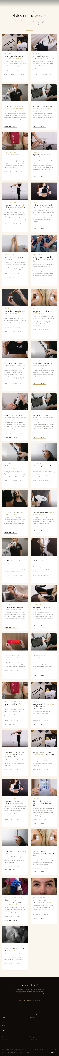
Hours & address (34, 1015)
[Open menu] (29, 3)
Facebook (4, 1039)
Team (3, 1017)
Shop (3, 1025)
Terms (27, 1052)
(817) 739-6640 (33, 1017)
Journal (4, 1030)
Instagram (4, 1037)
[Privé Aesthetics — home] (6, 3)
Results (4, 1022)
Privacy (32, 1037)
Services (4, 1020)
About (3, 1015)
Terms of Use (33, 1039)
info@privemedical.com (36, 1020)
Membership (5, 1027)
